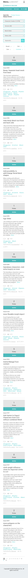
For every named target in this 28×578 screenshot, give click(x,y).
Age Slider (7, 219)
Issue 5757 (6, 413)
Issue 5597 (6, 521)
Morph (10, 94)
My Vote (23, 9)
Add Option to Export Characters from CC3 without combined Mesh (12, 417)
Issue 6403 (6, 68)
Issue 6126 (6, 311)
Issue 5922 (6, 359)
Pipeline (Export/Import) (10, 388)
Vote (7, 49)
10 (6, 560)
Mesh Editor (12, 289)
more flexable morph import (14, 314)
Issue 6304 (6, 168)
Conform (15, 145)
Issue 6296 (6, 216)
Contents (15, 192)
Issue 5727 (6, 465)
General (15, 91)
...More (15, 85)
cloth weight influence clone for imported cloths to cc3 (13, 469)
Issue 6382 (6, 118)
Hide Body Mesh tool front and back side (13, 122)
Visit (18, 46)
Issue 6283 (6, 264)
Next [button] (26, 9)
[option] (8, 9)
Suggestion (7, 91)
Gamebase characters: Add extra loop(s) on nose (13, 268)
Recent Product (8, 9)
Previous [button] (2, 9)
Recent (8, 46)
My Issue (16, 9)
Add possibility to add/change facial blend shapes (12, 173)
